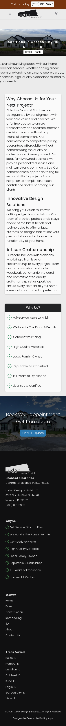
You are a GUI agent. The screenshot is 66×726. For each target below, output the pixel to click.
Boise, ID (11, 658)
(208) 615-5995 (42, 4)
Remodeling (14, 618)
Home (10, 600)
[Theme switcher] (56, 14)
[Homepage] (30, 14)
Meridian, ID (13, 669)
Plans (9, 606)
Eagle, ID (11, 687)
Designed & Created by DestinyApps (33, 718)
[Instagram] (32, 47)
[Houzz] (24, 47)
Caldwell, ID (13, 675)
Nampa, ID (12, 663)
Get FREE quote (33, 52)
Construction (14, 612)
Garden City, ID (15, 692)
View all (10, 698)
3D (7, 623)
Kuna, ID (11, 681)
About (10, 629)
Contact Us (13, 635)
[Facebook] (41, 47)
